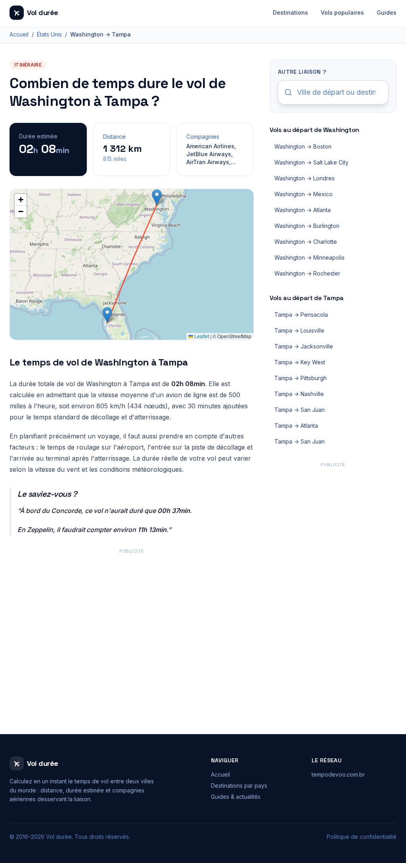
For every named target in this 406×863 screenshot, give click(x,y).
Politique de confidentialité (361, 836)
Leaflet (201, 336)
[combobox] (333, 92)
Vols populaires (342, 12)
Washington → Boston (302, 146)
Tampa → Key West (299, 362)
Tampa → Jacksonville (303, 346)
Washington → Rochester (307, 273)
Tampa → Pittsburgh (300, 378)
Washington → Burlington (306, 225)
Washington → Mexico (303, 194)
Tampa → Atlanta (296, 425)
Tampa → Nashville (299, 393)
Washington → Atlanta (302, 210)
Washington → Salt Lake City (311, 162)
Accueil (19, 34)
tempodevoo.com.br (338, 774)
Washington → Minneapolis (309, 257)
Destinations (290, 12)
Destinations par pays (239, 785)
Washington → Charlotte (305, 241)
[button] (157, 197)
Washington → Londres (304, 178)
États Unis (49, 34)
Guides (386, 12)
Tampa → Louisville (299, 330)
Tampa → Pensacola (301, 314)
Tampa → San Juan (299, 409)
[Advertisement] (132, 611)
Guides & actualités (235, 796)
